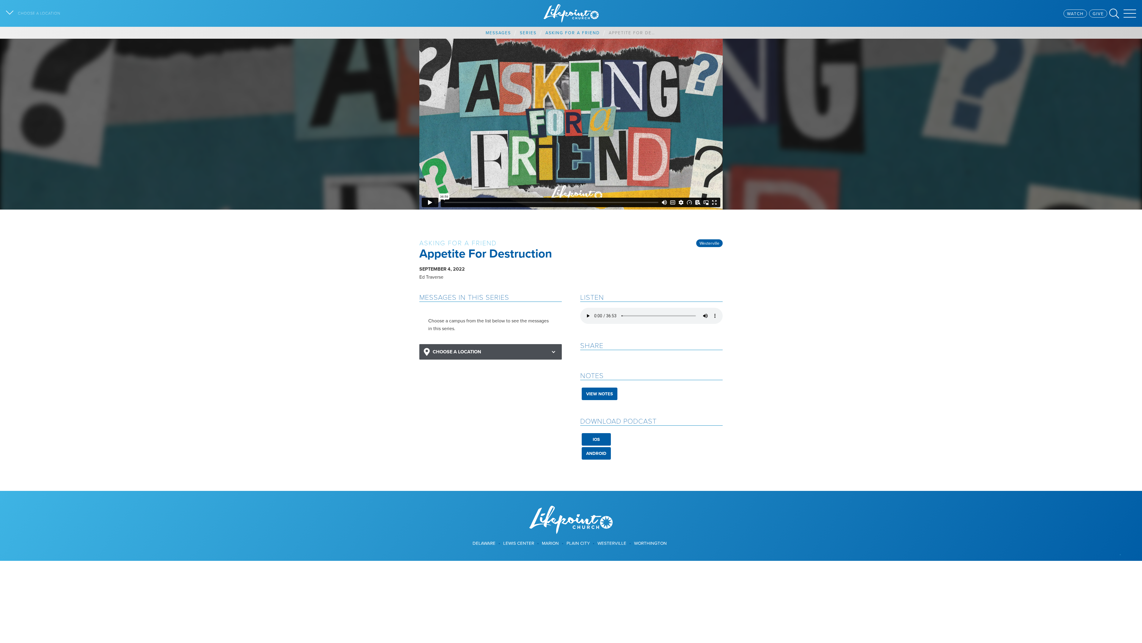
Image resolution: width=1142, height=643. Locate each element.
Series (528, 33)
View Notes (599, 394)
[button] (490, 352)
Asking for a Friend (572, 33)
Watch (1075, 14)
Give (1098, 14)
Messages (498, 33)
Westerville (709, 243)
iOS (596, 439)
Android (596, 453)
